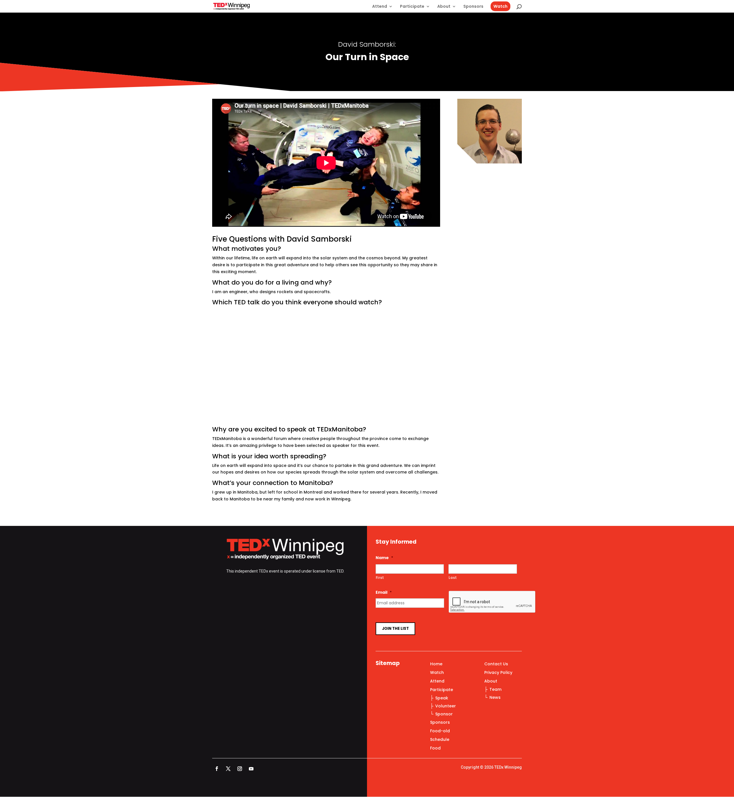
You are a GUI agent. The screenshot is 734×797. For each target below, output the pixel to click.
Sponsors (473, 6)
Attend (379, 6)
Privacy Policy (498, 672)
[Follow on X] (228, 768)
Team (495, 689)
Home (436, 664)
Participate (412, 6)
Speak (441, 698)
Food (435, 748)
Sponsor (444, 714)
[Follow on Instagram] (239, 768)
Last (453, 577)
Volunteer (445, 706)
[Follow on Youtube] (251, 768)
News (495, 697)
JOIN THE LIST (395, 628)
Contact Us (496, 664)
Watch (500, 6)
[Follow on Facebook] (216, 768)
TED (339, 571)
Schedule (439, 739)
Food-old (440, 731)
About (443, 6)
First (380, 577)
